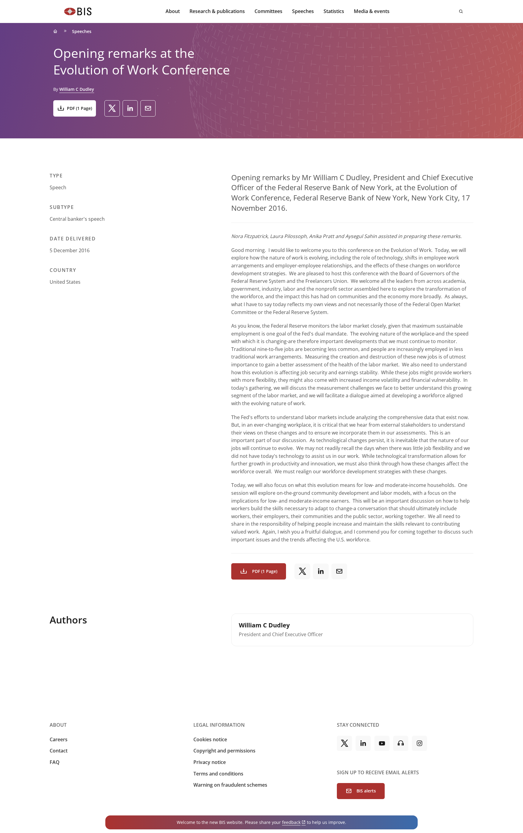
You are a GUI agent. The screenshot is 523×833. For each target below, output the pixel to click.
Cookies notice (210, 739)
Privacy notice (209, 762)
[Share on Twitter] (112, 108)
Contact (58, 750)
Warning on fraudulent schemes (230, 785)
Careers (58, 739)
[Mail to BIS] (148, 108)
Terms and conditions (218, 773)
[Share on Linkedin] (130, 108)
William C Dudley (76, 89)
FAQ (55, 762)
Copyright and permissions (224, 750)
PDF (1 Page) (79, 108)
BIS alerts (366, 791)
